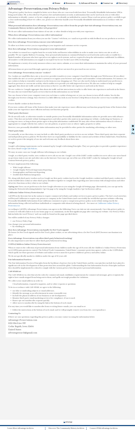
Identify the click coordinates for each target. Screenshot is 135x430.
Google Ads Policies (29, 149)
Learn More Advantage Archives (20, 428)
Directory (123, 3)
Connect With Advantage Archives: (104, 428)
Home (57, 3)
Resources (70, 3)
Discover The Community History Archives (66, 428)
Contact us (108, 3)
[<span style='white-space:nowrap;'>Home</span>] (19, 2)
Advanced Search (89, 3)
